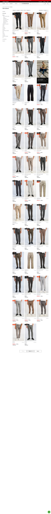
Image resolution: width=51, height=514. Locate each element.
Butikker (44, 1)
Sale (20, 3)
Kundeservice (40, 1)
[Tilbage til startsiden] (25, 3)
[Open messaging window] (49, 512)
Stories (16, 3)
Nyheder (4, 3)
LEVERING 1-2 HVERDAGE (6, 1)
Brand (47, 1)
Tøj (6, 3)
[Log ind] (45, 3)
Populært (11, 3)
